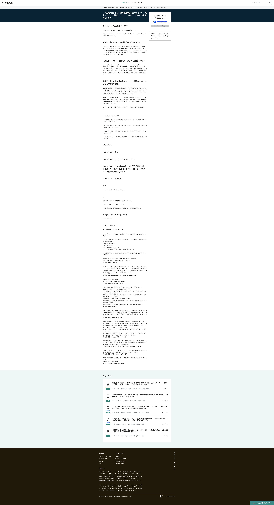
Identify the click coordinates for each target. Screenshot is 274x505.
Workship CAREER (119, 463)
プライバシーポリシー (118, 189)
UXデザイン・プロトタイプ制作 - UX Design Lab (117, 471)
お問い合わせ (106, 496)
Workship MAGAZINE (120, 461)
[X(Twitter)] (174, 466)
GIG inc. (166, 496)
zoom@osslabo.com (107, 218)
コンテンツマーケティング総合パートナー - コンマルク (128, 480)
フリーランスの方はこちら (105, 456)
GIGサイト (101, 471)
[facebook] (174, 469)
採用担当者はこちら (103, 458)
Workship (117, 456)
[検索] (270, 3)
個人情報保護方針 (117, 496)
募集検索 (134, 2)
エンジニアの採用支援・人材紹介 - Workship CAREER (127, 476)
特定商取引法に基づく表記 (126, 496)
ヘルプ (100, 463)
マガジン (140, 2)
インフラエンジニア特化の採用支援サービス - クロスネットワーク (114, 475)
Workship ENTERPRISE (120, 458)
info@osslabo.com (120, 281)
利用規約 (111, 496)
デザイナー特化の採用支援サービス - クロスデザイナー (127, 473)
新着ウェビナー (125, 2)
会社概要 (101, 496)
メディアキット (102, 461)
